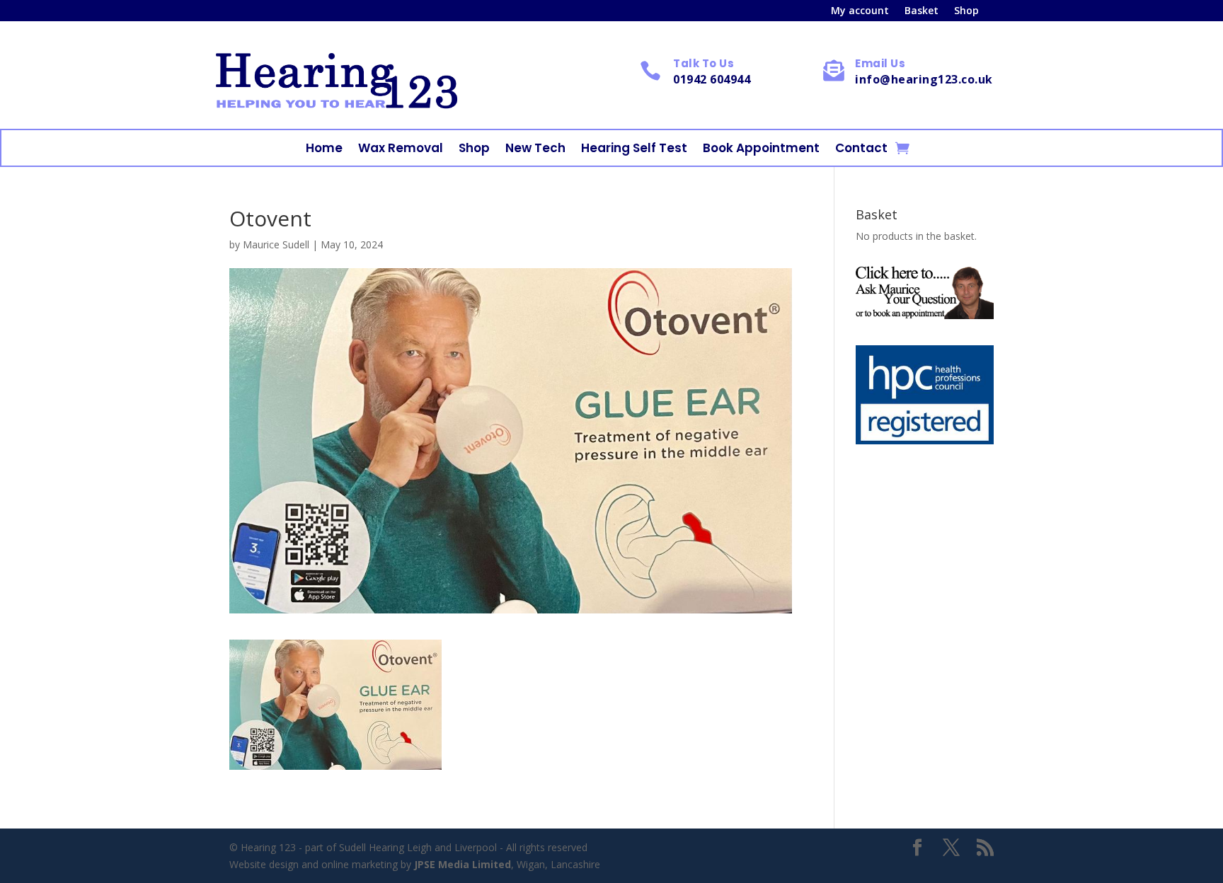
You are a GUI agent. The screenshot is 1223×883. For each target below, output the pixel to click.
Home (324, 149)
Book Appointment (761, 149)
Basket (921, 11)
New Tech (535, 149)
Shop (966, 11)
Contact (861, 149)
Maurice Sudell (276, 244)
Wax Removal (400, 149)
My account (860, 11)
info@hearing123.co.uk (924, 79)
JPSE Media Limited (462, 864)
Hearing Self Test (634, 149)
